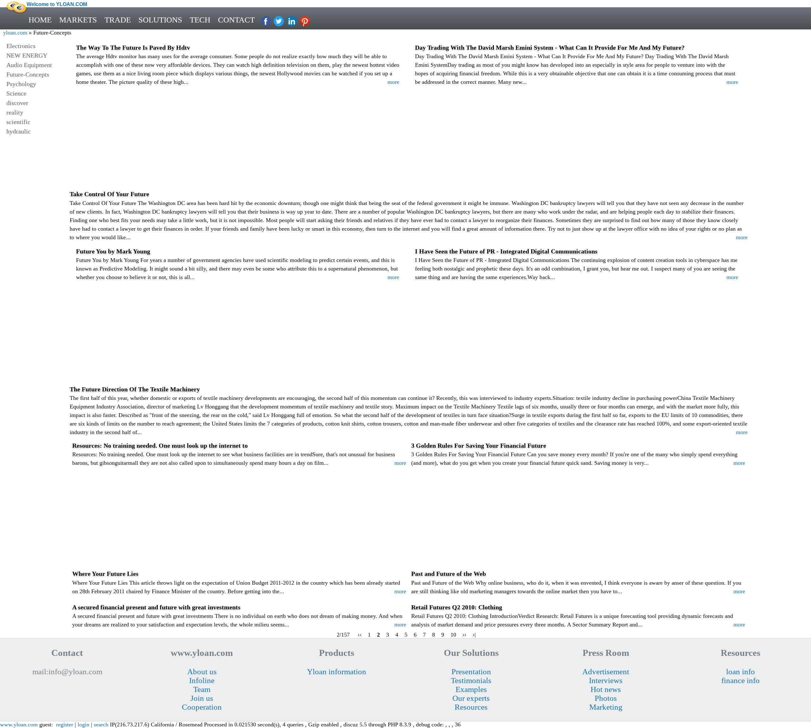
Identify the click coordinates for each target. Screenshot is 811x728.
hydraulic (18, 131)
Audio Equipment (29, 64)
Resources (471, 707)
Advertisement (605, 671)
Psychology (21, 83)
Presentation (471, 671)
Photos (606, 698)
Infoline (201, 680)
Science (16, 93)
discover (17, 102)
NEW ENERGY (26, 55)
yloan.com (15, 32)
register (64, 724)
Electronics (20, 45)
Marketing (606, 707)
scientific (18, 121)
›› (464, 635)
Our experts (471, 698)
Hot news (606, 689)
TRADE (118, 20)
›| (474, 635)
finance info (740, 680)
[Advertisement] (409, 143)
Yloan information (336, 671)
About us (202, 671)
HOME (40, 20)
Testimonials (471, 680)
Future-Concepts (27, 74)
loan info (740, 671)
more (393, 82)
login (83, 724)
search (101, 724)
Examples (471, 689)
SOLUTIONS (160, 20)
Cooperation (202, 707)
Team (201, 689)
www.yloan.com (19, 724)
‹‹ (359, 635)
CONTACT (236, 20)
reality (14, 112)
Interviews (606, 680)
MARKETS (78, 20)
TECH (200, 20)
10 (453, 635)
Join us (201, 698)
